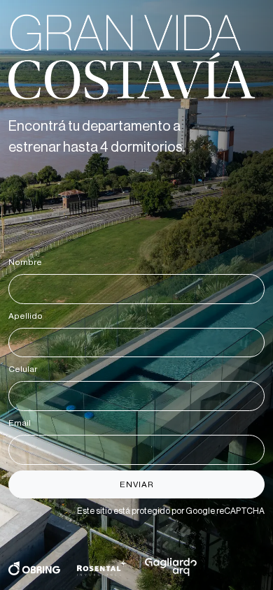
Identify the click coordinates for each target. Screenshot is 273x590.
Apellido (28, 316)
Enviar (137, 484)
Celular (25, 369)
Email (22, 423)
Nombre (27, 262)
